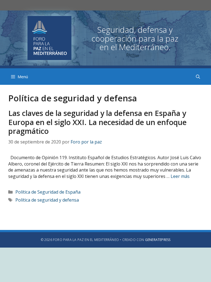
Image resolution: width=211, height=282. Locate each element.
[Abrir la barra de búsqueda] (198, 76)
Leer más (180, 176)
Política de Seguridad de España (47, 192)
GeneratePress (158, 239)
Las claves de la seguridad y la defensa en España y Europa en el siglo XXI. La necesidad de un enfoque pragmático (97, 122)
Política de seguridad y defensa (47, 200)
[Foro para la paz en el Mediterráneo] (105, 37)
